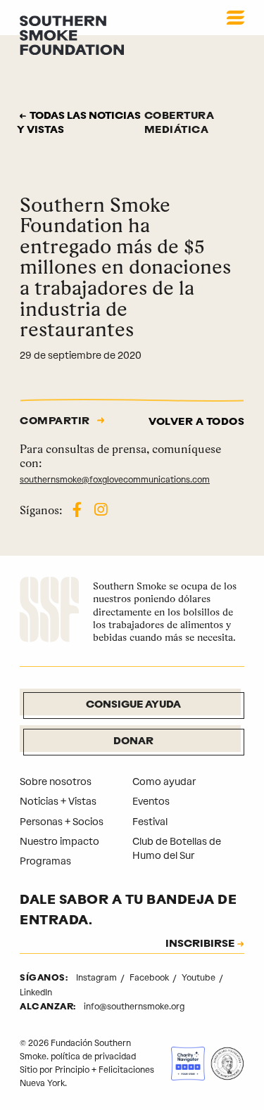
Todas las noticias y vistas (79, 123)
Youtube (200, 978)
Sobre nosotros (56, 782)
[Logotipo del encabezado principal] (72, 35)
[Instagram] (100, 509)
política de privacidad (93, 1056)
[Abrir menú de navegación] (235, 18)
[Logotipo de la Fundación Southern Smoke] (49, 611)
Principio (72, 1070)
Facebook (150, 978)
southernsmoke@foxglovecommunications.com (115, 480)
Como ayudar (164, 782)
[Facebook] (77, 509)
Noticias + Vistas (58, 802)
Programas (45, 861)
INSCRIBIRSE (199, 945)
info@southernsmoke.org (134, 1007)
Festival (150, 822)
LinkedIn (36, 992)
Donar (133, 741)
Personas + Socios (61, 822)
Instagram (97, 978)
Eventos (151, 802)
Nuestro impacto (59, 842)
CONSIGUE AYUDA (133, 705)
